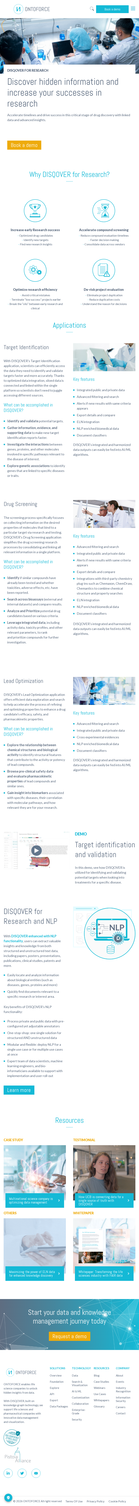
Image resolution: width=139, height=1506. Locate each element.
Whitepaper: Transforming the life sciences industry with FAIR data (101, 1273)
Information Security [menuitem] (123, 1399)
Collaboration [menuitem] (80, 1403)
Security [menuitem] (77, 1419)
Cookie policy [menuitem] (117, 1501)
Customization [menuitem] (80, 1397)
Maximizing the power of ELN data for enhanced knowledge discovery (32, 1273)
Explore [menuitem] (54, 1387)
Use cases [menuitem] (100, 1394)
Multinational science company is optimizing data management (31, 1200)
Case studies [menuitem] (101, 1381)
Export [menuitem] (54, 1400)
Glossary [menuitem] (99, 1406)
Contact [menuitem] (121, 1413)
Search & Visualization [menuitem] (80, 1383)
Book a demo (112, 9)
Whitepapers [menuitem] (101, 1400)
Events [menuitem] (120, 1381)
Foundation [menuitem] (57, 1381)
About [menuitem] (119, 1375)
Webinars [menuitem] (99, 1387)
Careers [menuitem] (120, 1407)
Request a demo (69, 1336)
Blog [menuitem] (97, 1375)
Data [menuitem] (75, 1375)
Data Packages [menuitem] (59, 1406)
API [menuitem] (52, 1394)
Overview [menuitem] (56, 1375)
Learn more (19, 1090)
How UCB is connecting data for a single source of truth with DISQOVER (101, 1200)
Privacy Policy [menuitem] (95, 1501)
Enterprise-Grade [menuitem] (79, 1411)
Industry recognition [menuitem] (123, 1389)
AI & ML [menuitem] (76, 1391)
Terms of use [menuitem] (74, 1501)
